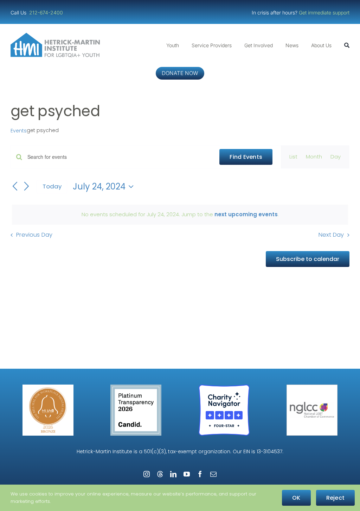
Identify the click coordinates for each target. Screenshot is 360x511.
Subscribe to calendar (307, 259)
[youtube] (187, 474)
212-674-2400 (46, 12)
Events (19, 130)
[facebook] (200, 474)
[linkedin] (173, 474)
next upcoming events (246, 214)
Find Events (246, 157)
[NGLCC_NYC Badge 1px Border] (312, 387)
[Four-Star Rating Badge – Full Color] (224, 387)
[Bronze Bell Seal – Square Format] (47, 387)
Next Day (331, 235)
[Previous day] (15, 187)
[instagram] (146, 474)
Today (52, 186)
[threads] (160, 474)
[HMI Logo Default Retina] (57, 35)
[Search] (346, 45)
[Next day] (26, 187)
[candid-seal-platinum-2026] (135, 387)
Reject (335, 498)
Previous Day (34, 235)
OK (296, 498)
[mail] (213, 474)
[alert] (180, 214)
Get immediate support (324, 12)
